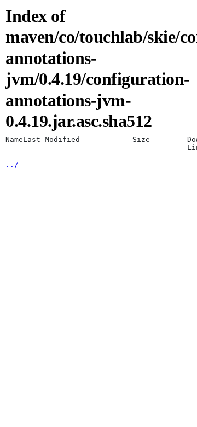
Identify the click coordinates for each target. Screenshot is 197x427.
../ (12, 164)
